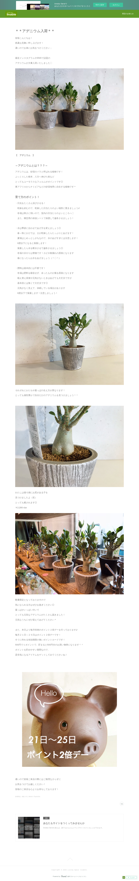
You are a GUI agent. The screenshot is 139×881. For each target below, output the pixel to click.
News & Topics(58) (34, 796)
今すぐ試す (99, 4)
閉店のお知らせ (128, 14)
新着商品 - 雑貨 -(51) (21, 796)
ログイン (116, 5)
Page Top (69, 859)
